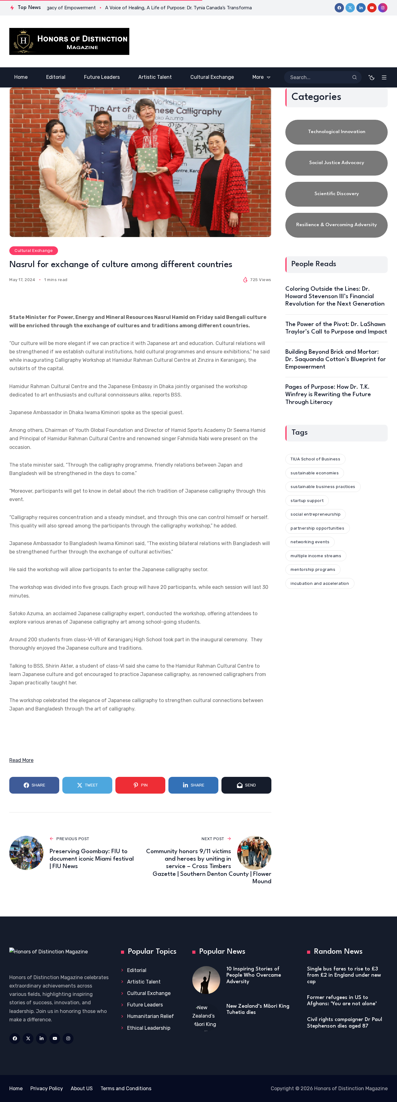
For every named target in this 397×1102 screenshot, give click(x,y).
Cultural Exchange (34, 250)
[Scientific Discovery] (336, 194)
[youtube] (372, 7)
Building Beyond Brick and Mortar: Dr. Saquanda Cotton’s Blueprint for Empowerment (335, 359)
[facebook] (339, 7)
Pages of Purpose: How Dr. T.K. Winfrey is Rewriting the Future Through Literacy (328, 394)
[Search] (354, 77)
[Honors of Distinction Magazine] (69, 41)
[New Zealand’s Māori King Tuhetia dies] (206, 1017)
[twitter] (350, 7)
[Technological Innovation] (336, 132)
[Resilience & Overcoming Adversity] (336, 225)
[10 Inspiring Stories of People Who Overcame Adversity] (206, 980)
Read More (21, 760)
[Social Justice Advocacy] (336, 163)
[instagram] (382, 7)
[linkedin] (361, 7)
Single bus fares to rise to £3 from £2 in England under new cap (344, 975)
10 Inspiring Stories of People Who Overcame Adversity (253, 975)
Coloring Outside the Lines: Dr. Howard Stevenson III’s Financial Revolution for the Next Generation (335, 296)
